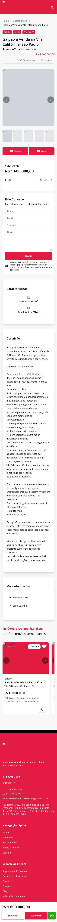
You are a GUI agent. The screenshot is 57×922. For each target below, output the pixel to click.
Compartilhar (29, 60)
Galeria (17, 151)
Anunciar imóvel (11, 847)
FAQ (5, 891)
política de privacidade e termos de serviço (31, 268)
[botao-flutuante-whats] (52, 915)
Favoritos (7, 881)
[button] (6, 100)
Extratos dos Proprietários (16, 876)
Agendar (36, 915)
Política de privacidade (14, 896)
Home (6, 20)
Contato (7, 852)
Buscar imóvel (20, 20)
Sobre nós (8, 837)
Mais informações (18, 586)
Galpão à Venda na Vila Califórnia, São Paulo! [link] (25, 24)
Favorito (48, 60)
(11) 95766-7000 (14, 789)
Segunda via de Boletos (15, 870)
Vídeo (44, 151)
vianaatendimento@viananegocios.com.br (27, 798)
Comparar (8, 886)
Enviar (28, 255)
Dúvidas (12, 915)
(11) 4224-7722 (13, 793)
